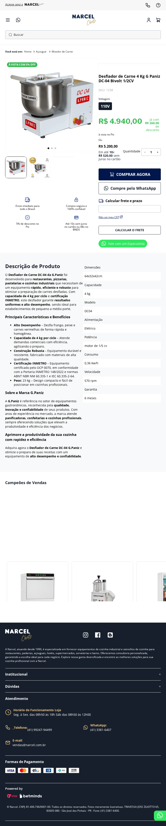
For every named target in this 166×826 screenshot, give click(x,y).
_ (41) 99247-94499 (32, 728)
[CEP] (130, 205)
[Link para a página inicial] (27, 51)
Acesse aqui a (14, 4)
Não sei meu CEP (109, 217)
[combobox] (83, 34)
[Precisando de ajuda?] (160, 816)
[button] (105, 106)
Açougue (41, 51)
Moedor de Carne (62, 51)
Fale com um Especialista (126, 244)
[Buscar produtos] (9, 34)
